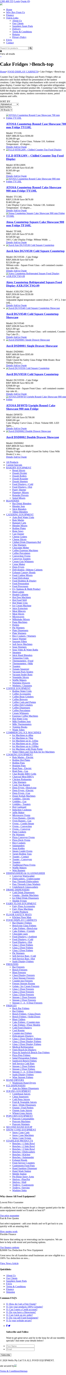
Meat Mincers (19, 611)
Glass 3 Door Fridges (22, 950)
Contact (10, 42)
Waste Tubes (18, 729)
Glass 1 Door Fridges (22, 945)
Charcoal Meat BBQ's (23, 776)
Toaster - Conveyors (22, 859)
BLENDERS (12, 500)
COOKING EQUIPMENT (19, 754)
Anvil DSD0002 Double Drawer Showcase (32, 437)
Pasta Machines (19, 622)
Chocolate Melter (20, 547)
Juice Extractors (20, 608)
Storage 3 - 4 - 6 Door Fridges (26, 1071)
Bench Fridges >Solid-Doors (26, 1016)
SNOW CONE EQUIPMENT (21, 1129)
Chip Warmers (19, 545)
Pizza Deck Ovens (21, 840)
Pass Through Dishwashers (25, 881)
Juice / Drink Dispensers (24, 1105)
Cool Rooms (18, 1030)
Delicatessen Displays (22, 1036)
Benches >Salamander (23, 1157)
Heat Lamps (18, 591)
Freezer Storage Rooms (23, 983)
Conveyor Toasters (21, 558)
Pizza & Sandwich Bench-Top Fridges (31, 1052)
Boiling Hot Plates (21, 760)
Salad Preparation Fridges (24, 1058)
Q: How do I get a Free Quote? (21, 1304)
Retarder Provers (20, 495)
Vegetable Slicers (20, 677)
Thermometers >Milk (22, 663)
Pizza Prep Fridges (21, 1055)
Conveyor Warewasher (23, 876)
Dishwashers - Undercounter (26, 878)
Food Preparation (20, 583)
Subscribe (5, 1355)
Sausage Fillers (19, 641)
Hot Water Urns (20, 603)
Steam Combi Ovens (22, 851)
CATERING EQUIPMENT (20, 514)
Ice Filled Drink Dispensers (25, 898)
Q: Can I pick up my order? (19, 1315)
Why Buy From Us (15, 12)
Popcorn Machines (21, 1121)
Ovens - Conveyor (21, 829)
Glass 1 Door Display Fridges (26, 1038)
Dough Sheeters (20, 481)
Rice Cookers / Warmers (24, 636)
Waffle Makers (19, 680)
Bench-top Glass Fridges (24, 925)
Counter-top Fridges (22, 1033)
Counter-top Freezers (22, 980)
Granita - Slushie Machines (25, 895)
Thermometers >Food (22, 660)
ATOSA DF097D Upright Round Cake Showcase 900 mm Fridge (30, 407)
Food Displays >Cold (22, 484)
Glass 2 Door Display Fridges (26, 1041)
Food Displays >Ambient (24, 936)
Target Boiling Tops (22, 854)
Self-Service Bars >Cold (24, 956)
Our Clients (17, 23)
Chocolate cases (20, 934)
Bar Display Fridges (22, 923)
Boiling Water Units (22, 691)
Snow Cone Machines (23, 1135)
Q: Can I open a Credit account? (21, 1309)
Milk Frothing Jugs (21, 721)
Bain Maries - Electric (22, 757)
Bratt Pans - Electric (22, 768)
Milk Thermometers (21, 724)
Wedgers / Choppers (22, 685)
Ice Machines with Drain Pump (27, 749)
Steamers (16, 652)
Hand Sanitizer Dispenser (24, 1168)
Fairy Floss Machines (22, 909)
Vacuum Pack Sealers (22, 671)
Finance (10, 15)
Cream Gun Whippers (23, 561)
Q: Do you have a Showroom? (21, 1312)
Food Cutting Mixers (22, 575)
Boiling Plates (19, 528)
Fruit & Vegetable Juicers (24, 1102)
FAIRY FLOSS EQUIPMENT (21, 903)
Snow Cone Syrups (21, 1138)
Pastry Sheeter (19, 489)
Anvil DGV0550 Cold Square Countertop (32, 374)
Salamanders (18, 845)
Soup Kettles (18, 848)
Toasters (16, 666)
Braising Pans (19, 765)
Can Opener (18, 534)
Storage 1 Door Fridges (23, 1066)
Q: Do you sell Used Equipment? (22, 1317)
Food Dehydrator (20, 578)
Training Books (19, 727)
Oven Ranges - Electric (23, 818)
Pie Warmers (18, 627)
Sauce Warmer (19, 638)
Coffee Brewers (20, 699)
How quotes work (8, 1231)
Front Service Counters (23, 1163)
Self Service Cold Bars (23, 1063)
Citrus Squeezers (20, 1096)
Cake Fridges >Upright (23, 931)
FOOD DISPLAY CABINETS (23, 71)
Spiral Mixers (18, 498)
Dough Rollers (19, 476)
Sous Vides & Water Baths (25, 649)
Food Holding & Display (24, 580)
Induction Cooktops (21, 809)
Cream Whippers (20, 713)
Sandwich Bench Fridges (24, 1060)
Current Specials (14, 465)
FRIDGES (11, 1005)
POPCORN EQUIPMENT (19, 1116)
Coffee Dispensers (21, 707)
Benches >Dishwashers (23, 1151)
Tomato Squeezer (20, 669)
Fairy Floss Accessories (23, 906)
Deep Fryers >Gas (21, 793)
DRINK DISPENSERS (17, 889)
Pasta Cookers (19, 831)
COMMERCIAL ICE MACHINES (23, 732)
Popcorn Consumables (23, 1118)
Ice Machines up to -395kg (25, 743)
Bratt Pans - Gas (20, 771)
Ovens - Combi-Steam (23, 823)
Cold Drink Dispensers (23, 892)
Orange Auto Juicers (22, 1110)
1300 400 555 (7, 1)
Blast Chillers (18, 1019)
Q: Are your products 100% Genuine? (24, 1306)
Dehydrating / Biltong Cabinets (27, 569)
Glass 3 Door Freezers (23, 994)
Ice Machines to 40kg (22, 735)
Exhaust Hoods (19, 1160)
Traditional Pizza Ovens (23, 865)
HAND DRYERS (15, 1080)
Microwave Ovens (21, 815)
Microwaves (18, 616)
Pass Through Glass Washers (26, 884)
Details (9, 147)
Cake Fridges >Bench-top (24, 928)
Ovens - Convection (22, 826)
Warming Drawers (21, 683)
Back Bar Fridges (20, 1008)
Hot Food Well (19, 600)
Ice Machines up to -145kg (25, 740)
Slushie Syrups (19, 900)
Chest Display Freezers (23, 975)
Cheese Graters (19, 536)
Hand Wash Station (21, 1171)
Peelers (15, 625)
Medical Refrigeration (22, 1047)
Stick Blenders (19, 509)
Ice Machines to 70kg (22, 738)
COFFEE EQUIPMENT (18, 688)
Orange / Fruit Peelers (22, 1107)
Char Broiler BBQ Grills (24, 774)
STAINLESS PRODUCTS (19, 1140)
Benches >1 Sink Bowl (23, 1143)
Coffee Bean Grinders (23, 696)
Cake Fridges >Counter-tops (26, 1022)
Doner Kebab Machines (23, 796)
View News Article (9, 1263)
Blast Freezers (19, 972)
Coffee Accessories (21, 694)
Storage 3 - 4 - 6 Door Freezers (27, 1003)
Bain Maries (18, 520)
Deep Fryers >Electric (23, 790)
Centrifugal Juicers (21, 1094)
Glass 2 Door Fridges (22, 947)
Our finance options (9, 1247)
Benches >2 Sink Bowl (23, 1146)
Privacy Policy (19, 37)
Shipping (10, 1292)
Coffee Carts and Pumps (24, 702)
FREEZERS (12, 964)
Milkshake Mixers (21, 619)
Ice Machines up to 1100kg (25, 746)
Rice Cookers (18, 843)
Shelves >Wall (19, 1182)
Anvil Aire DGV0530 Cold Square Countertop (35, 251)
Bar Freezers (18, 967)
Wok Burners (18, 870)
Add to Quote (20, 147)
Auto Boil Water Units (23, 517)
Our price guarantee (9, 1215)
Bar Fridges (18, 1011)
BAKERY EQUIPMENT (18, 467)
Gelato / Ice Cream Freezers (25, 986)
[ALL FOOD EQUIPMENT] (1, 4)
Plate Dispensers (20, 630)
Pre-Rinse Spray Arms (23, 1176)
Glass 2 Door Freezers (23, 991)
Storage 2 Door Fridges (23, 1069)
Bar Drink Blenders (21, 503)
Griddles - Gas (19, 801)
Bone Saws (17, 531)
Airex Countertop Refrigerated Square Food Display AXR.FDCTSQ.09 (34, 284)
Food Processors (20, 586)
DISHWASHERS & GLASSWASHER (25, 873)
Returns (16, 34)
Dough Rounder (20, 478)
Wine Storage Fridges (22, 1077)
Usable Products (20, 911)
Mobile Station (19, 1174)
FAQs (9, 40)
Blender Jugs (18, 506)
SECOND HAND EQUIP (19, 1127)
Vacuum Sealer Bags (22, 674)
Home (9, 9)
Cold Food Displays (22, 1027)
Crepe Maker (18, 564)
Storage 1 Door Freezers (24, 997)
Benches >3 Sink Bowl (23, 1149)
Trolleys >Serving (21, 1187)
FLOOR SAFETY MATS (19, 914)
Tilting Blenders (20, 511)
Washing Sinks (19, 1190)
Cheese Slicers (19, 539)
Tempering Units (20, 658)
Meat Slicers (18, 614)
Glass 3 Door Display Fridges (26, 1044)
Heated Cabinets (20, 594)
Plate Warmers (19, 633)
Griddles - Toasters (21, 804)
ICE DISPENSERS (15, 1085)
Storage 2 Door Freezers (24, 1000)
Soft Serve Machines (22, 644)
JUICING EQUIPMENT (18, 1091)
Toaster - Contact (20, 856)
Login (17, 1)
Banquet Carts (19, 523)
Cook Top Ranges (21, 785)
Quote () (25, 1)
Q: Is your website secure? (19, 1320)
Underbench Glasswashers (25, 887)
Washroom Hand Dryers (24, 1083)
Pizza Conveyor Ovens (23, 837)
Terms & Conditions (22, 31)
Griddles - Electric (21, 798)
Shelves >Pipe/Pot (21, 1179)
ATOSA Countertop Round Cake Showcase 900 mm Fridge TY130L (33, 189)
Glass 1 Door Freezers (23, 989)
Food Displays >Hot (22, 487)
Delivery (16, 29)
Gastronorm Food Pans (23, 1165)
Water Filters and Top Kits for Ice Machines (33, 751)
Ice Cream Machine (21, 605)
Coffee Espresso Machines (25, 550)
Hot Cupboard (19, 807)
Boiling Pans (18, 763)
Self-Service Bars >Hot (23, 958)
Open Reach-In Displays (24, 1049)
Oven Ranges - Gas (21, 820)
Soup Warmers (19, 647)
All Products (12, 462)
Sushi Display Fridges (23, 961)
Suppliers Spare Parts (22, 26)
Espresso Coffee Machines (25, 716)
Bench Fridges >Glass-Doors (26, 1014)
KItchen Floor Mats (21, 917)
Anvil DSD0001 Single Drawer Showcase (32, 345)
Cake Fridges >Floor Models (26, 1025)
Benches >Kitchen (21, 1154)
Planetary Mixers (20, 492)
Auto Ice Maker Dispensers (25, 1088)
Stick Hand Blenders (22, 655)
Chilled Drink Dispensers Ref (26, 542)
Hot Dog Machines (21, 597)
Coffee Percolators (21, 553)
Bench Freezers (19, 969)
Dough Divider (19, 473)
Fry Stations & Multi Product (26, 589)
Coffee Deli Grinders (22, 705)
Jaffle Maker (18, 812)
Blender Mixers (19, 525)
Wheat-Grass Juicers (22, 1113)
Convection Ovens (21, 556)
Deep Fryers (18, 567)
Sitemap (23, 1371)
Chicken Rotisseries (21, 779)
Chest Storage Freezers (23, 978)
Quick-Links (12, 18)
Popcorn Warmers (21, 1124)
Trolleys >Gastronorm (23, 1185)
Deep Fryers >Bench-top (24, 787)
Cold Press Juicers (21, 1099)
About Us (17, 20)
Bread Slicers (18, 470)
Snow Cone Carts (20, 1132)
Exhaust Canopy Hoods (23, 572)
